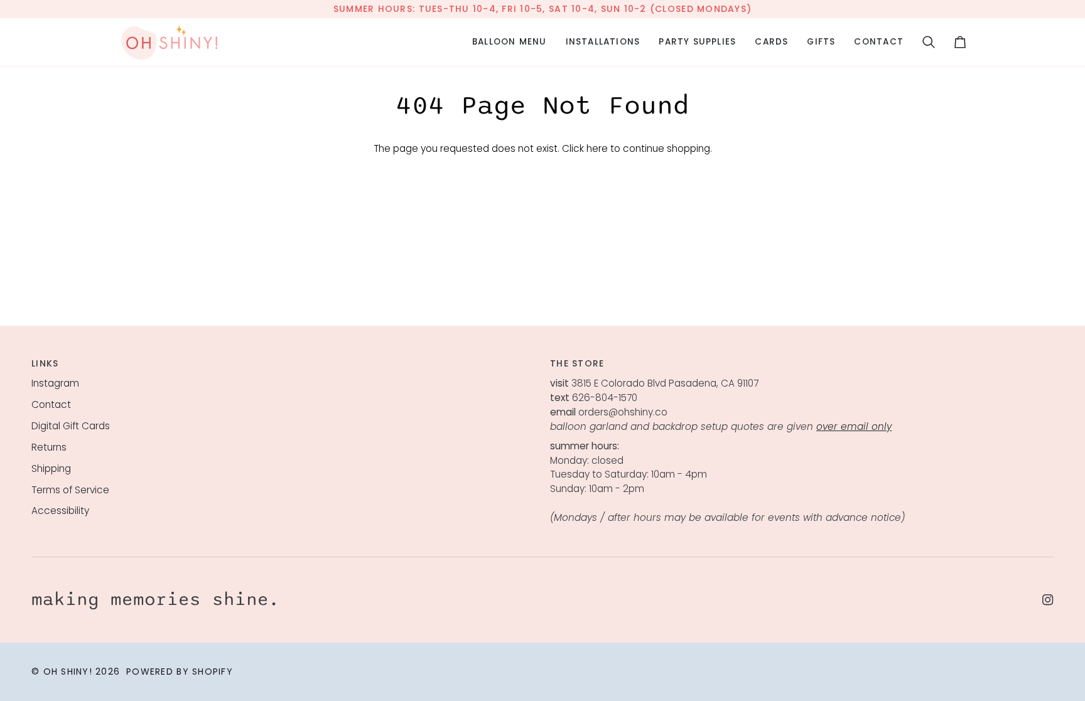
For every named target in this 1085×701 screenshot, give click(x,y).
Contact (51, 404)
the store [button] (577, 363)
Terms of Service (70, 489)
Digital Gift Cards (70, 425)
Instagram (55, 383)
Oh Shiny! (67, 671)
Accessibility (60, 510)
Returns (49, 447)
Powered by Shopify (179, 671)
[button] (509, 42)
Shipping (51, 468)
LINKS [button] (44, 363)
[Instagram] (1048, 600)
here (597, 148)
